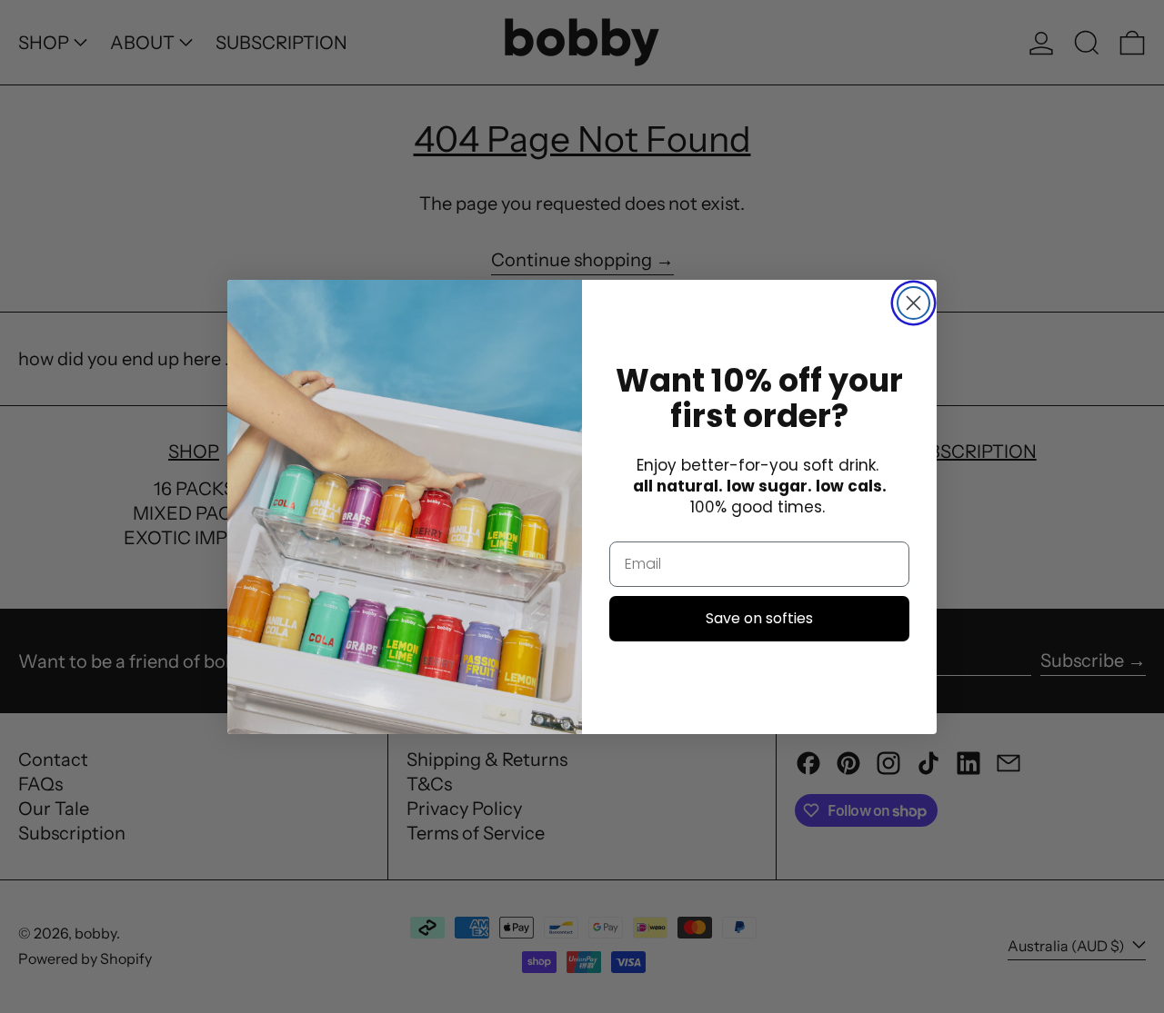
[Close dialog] (913, 303)
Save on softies (759, 617)
